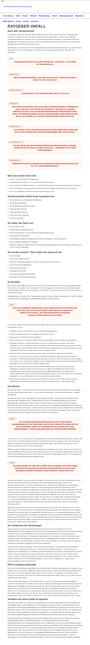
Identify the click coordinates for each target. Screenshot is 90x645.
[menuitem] (8, 16)
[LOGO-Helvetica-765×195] (16, 6)
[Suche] (87, 21)
